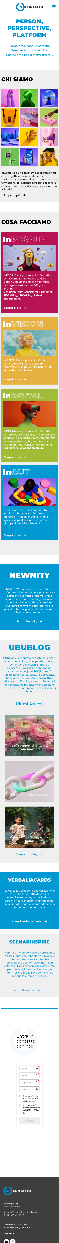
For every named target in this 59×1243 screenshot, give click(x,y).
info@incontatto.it (23, 1227)
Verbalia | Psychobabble (29, 795)
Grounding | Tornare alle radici (29, 839)
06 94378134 (22, 1224)
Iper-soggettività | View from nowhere (29, 747)
